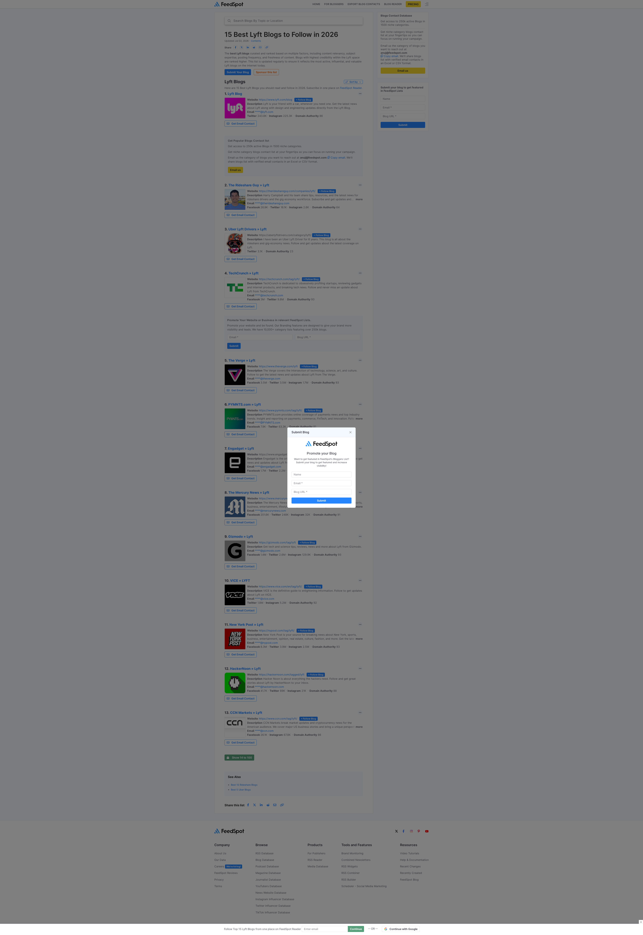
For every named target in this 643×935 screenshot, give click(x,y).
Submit (321, 500)
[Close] (350, 432)
